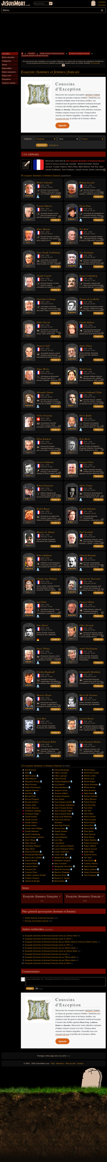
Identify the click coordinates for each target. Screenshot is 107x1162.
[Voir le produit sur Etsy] (38, 94)
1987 (90, 581)
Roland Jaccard (86, 182)
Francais (44, 187)
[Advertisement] (53, 32)
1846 (42, 721)
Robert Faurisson (45, 485)
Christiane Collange (46, 299)
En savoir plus (95, 63)
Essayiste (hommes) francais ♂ (85, 898)
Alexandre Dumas (45, 392)
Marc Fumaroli (60, 863)
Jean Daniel (59, 799)
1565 (85, 698)
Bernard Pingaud (32, 799)
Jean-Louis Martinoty (63, 817)
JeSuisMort (13, 3)
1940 (85, 278)
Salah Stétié (89, 852)
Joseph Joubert (60, 831)
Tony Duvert (42, 625)
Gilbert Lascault (60, 773)
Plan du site (70, 1063)
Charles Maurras (32, 808)
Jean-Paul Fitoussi (62, 825)
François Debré (31, 866)
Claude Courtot (44, 275)
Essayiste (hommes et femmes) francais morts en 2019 (47, 939)
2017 (47, 209)
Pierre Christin (90, 817)
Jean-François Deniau (89, 741)
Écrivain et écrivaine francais (79, 53)
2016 (47, 535)
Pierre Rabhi (85, 415)
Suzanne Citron (90, 855)
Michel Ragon (43, 508)
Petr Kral (83, 229)
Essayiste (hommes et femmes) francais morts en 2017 (47, 945)
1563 (90, 302)
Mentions (60, 1063)
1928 (42, 558)
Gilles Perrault (86, 625)
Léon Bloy (41, 718)
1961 (90, 395)
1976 (85, 511)
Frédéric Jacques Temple (35, 875)
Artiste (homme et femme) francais (52, 53)
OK (63, 65)
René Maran (89, 837)
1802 (42, 395)
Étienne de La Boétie (89, 299)
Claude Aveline (31, 817)
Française (44, 304)
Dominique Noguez (33, 846)
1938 (85, 209)
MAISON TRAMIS (92, 95)
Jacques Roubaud (61, 796)
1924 (42, 511)
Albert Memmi (43, 229)
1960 (90, 488)
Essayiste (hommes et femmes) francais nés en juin (46, 954)
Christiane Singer (32, 814)
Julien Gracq (59, 834)
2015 (90, 651)
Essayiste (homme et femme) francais (35, 56)
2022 (47, 185)
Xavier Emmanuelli (91, 872)
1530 (85, 302)
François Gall (43, 345)
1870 (47, 395)
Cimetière (31, 53)
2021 (90, 185)
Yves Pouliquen (86, 252)
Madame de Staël (61, 858)
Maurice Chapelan (62, 872)
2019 (90, 209)
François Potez (86, 462)
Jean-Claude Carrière (63, 802)
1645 (90, 698)
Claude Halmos (86, 322)
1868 (85, 558)
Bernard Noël (30, 796)
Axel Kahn (41, 601)
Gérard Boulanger (61, 770)
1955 (85, 372)
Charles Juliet (30, 805)
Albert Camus (85, 485)
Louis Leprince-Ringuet (64, 846)
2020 (47, 232)
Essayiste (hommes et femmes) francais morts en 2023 (47, 963)
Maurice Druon (44, 695)
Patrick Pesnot (90, 802)
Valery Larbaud (90, 869)
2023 (47, 302)
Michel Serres (89, 787)
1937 (85, 651)
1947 (42, 651)
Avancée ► (53, 145)
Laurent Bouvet (86, 718)
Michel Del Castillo (91, 773)
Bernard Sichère (31, 802)
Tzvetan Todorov (44, 205)
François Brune (86, 601)
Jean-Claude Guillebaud (48, 252)
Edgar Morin (43, 368)
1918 (90, 558)
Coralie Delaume (87, 508)
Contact (80, 1063)
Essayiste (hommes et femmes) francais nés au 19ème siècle (50, 957)
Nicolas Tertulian (90, 796)
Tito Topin (88, 858)
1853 (85, 442)
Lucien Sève (59, 855)
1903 (85, 581)
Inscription (102, 2)
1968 (85, 721)
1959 (42, 535)
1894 (85, 395)
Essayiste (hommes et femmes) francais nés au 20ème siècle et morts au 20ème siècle (61, 942)
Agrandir (62, 125)
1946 (85, 325)
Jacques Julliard (61, 793)
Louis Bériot (59, 843)
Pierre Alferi (88, 814)
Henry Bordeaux (61, 787)
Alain (27, 773)
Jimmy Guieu (85, 345)
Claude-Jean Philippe (47, 578)
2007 (90, 744)
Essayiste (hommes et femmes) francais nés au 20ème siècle (50, 960)
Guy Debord (59, 784)
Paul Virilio (88, 808)
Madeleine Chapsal (62, 860)
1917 (47, 721)
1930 (42, 302)
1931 (85, 255)
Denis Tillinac (43, 648)
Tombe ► (55, 197)
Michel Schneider (45, 182)
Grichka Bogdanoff (46, 671)
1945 (42, 325)
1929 (42, 442)
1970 (47, 465)
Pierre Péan (85, 205)
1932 (90, 442)
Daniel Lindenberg (88, 275)
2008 (47, 628)
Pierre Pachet (89, 822)
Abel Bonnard (30, 770)
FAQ (53, 1063)
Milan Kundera (44, 438)
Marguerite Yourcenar (89, 578)
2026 (47, 325)
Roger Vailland (90, 846)
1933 (42, 581)
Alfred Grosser (31, 784)
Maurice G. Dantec (46, 532)
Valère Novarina (44, 415)
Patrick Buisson (90, 799)
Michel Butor (59, 881)
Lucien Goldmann (45, 462)
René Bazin (84, 438)
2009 (47, 698)
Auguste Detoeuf (32, 790)
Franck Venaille (31, 860)
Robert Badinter (44, 555)
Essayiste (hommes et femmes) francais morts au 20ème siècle (51, 951)
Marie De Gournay (88, 695)
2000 (90, 348)
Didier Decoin (43, 322)
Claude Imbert (31, 825)
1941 (85, 185)
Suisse (43, 420)
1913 (42, 465)
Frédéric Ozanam (32, 878)
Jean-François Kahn (46, 741)
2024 (47, 558)
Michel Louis (85, 368)
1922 (42, 348)
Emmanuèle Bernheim (89, 671)
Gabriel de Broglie (32, 881)
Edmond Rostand (87, 555)
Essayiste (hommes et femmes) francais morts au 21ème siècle (51, 936)
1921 (42, 372)
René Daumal (89, 834)
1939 (42, 209)
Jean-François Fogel (63, 811)
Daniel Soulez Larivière (34, 837)
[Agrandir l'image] (47, 85)
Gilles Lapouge (60, 776)
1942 (42, 418)
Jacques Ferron (60, 790)
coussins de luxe (62, 118)
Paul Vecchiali (86, 532)
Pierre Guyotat (90, 820)
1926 (85, 348)
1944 (42, 185)
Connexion (102, 5)
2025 (47, 255)
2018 (47, 278)
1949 (42, 675)
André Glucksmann (88, 648)
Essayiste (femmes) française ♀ (42, 898)
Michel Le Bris (90, 776)
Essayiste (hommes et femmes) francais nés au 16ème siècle (50, 948)
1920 (42, 232)
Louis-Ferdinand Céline (90, 392)
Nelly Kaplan (89, 793)
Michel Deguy (89, 770)
